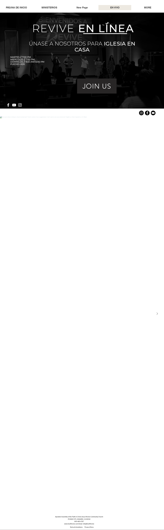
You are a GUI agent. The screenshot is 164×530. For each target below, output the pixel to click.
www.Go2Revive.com (71, 524)
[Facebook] (8, 105)
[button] (49, 7)
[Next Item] (157, 314)
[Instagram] (20, 105)
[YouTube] (14, 105)
